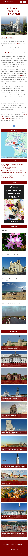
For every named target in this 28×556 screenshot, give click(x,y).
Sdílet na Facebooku (14, 546)
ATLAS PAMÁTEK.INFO (7, 1)
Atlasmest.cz (13, 544)
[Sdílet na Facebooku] (14, 126)
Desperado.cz (6, 544)
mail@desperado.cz (15, 554)
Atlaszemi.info (20, 544)
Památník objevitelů (6, 118)
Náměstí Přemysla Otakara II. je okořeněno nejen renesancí (13, 173)
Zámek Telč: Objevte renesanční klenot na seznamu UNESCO (11, 168)
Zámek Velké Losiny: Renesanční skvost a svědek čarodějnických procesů (13, 176)
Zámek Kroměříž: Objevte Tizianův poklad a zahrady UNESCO (12, 165)
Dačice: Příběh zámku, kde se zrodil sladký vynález (13, 170)
